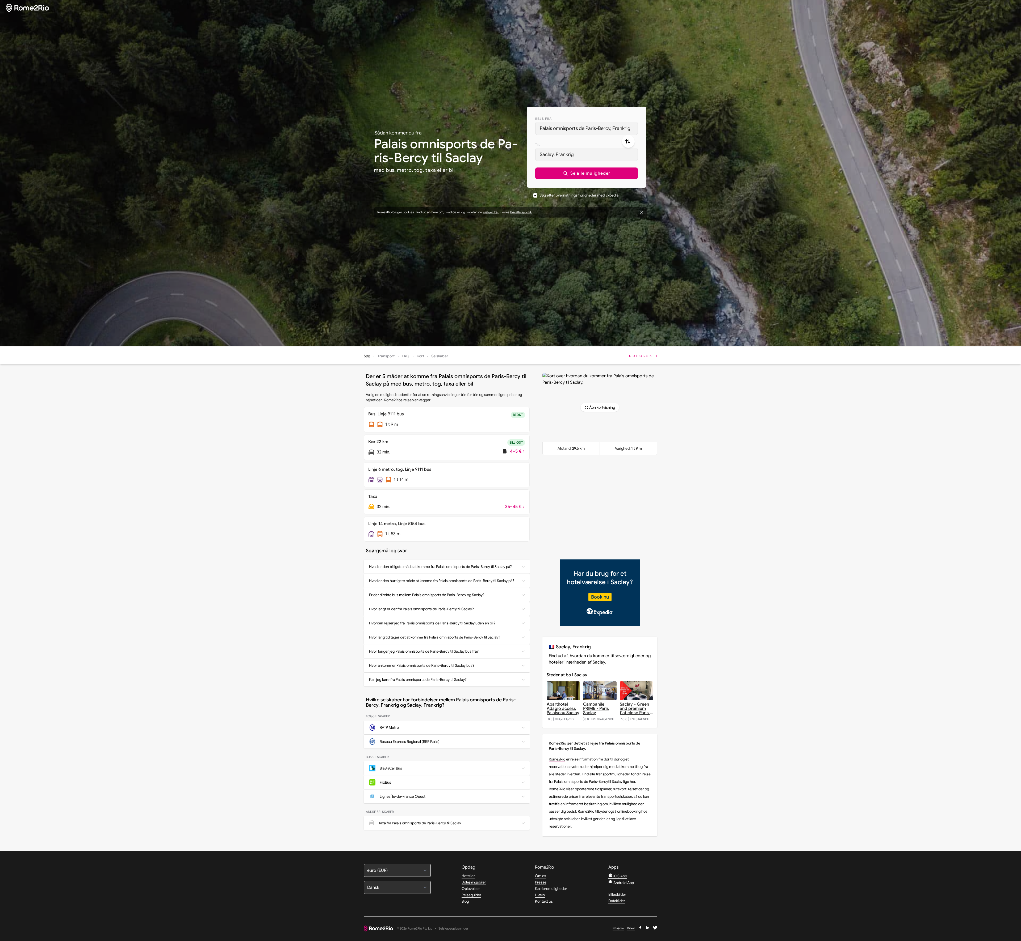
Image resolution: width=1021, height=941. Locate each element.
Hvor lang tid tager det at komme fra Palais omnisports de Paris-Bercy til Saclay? (434, 637)
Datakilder (616, 900)
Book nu (600, 597)
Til (538, 145)
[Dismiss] (641, 212)
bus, (391, 170)
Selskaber (439, 356)
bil (452, 170)
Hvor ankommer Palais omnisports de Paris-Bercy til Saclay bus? (421, 665)
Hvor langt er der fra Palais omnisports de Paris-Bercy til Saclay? (421, 609)
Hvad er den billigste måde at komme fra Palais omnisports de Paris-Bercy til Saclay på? (440, 566)
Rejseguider (471, 895)
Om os (540, 875)
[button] (586, 173)
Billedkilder (617, 894)
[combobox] (586, 128)
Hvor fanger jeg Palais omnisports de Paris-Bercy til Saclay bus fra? (424, 651)
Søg (367, 356)
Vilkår (631, 928)
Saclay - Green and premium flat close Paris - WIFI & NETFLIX (636, 711)
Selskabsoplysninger (453, 928)
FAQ (405, 356)
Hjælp (540, 895)
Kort (420, 356)
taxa (430, 170)
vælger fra (490, 212)
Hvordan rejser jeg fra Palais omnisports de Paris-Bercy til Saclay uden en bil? (432, 623)
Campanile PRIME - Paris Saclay (596, 708)
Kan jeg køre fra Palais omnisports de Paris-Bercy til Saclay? (418, 679)
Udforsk (641, 356)
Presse (540, 882)
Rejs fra (543, 119)
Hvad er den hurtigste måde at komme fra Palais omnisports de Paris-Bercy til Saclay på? (441, 580)
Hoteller (468, 875)
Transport (386, 356)
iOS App (620, 876)
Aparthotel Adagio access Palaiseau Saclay (563, 708)
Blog (465, 901)
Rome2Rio (557, 759)
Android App (623, 882)
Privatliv (618, 928)
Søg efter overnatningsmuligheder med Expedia (578, 195)
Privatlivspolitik (521, 212)
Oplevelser (471, 888)
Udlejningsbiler (474, 882)
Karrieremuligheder (551, 888)
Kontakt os (544, 901)
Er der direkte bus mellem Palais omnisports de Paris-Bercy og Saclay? (426, 594)
